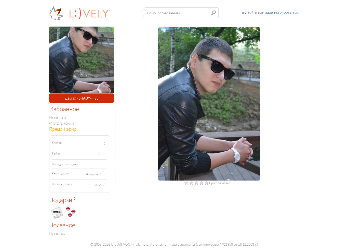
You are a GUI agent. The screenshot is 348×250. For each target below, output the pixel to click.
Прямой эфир (62, 129)
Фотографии (61, 123)
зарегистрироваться (281, 12)
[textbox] (181, 12)
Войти (252, 12)
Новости (57, 117)
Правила (57, 233)
